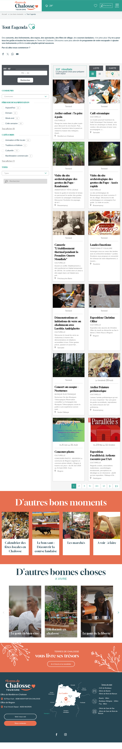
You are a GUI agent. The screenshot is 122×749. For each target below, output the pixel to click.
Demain (10, 113)
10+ (97, 486)
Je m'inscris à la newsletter (61, 664)
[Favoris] (96, 5)
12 (104, 486)
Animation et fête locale (17, 140)
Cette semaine (13, 123)
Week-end (11, 118)
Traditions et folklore (15, 145)
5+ (90, 486)
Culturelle (11, 151)
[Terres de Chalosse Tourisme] (26, 5)
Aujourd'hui (12, 108)
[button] (106, 5)
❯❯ (116, 486)
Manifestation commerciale (18, 156)
